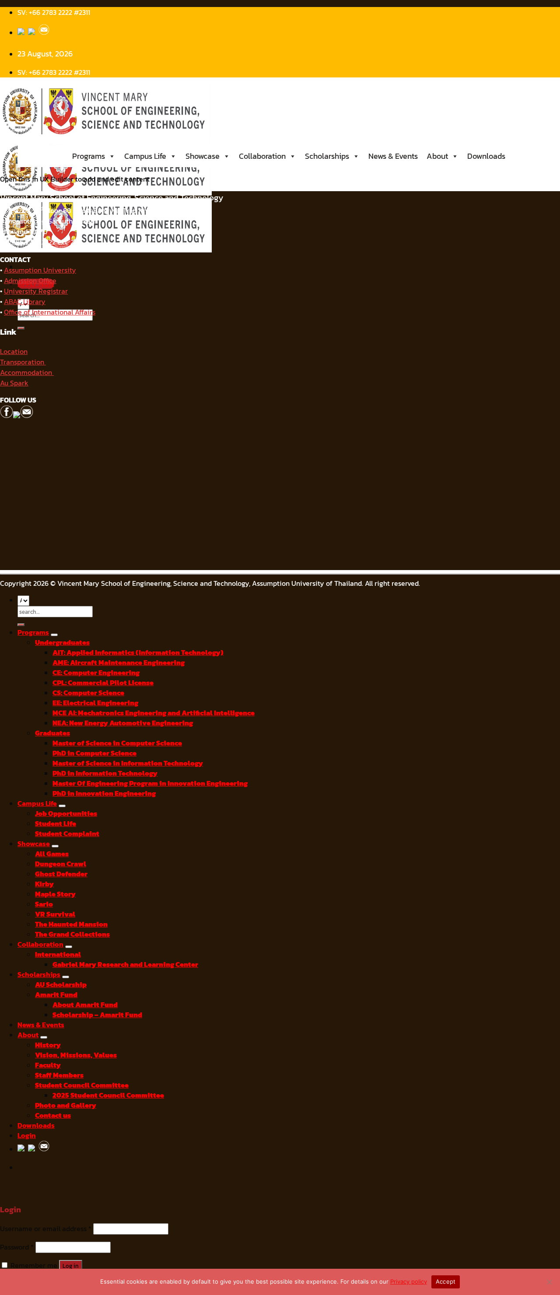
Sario (44, 904)
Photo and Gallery (65, 1105)
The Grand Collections (72, 934)
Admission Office (30, 280)
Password (17, 1247)
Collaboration (262, 156)
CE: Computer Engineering (96, 673)
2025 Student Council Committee (108, 1095)
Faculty (48, 1065)
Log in (71, 1265)
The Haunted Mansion (71, 924)
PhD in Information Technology (105, 773)
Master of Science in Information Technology (127, 763)
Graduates (52, 733)
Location (14, 351)
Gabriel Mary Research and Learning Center (125, 964)
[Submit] (21, 328)
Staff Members (59, 1075)
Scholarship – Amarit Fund (97, 1015)
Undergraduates (62, 642)
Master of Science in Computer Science (117, 743)
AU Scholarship (61, 985)
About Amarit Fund (85, 1005)
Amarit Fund (56, 995)
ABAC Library (25, 301)
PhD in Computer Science (94, 753)
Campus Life (145, 156)
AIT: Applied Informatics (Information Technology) (138, 653)
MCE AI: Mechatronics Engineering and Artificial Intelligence (153, 713)
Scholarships (327, 156)
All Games (52, 854)
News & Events (393, 156)
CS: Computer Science (88, 693)
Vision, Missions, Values (76, 1055)
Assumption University (40, 270)
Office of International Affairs (49, 312)
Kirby (44, 884)
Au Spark (14, 383)
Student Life (55, 824)
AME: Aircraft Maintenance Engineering (118, 663)
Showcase (203, 156)
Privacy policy (408, 1281)
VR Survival (55, 914)
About (437, 156)
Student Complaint (67, 834)
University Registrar (36, 291)
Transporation (23, 362)
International (58, 954)
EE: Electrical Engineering (95, 703)
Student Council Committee (82, 1085)
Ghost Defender (61, 874)
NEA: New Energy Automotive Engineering (122, 723)
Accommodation (27, 372)
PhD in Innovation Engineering (104, 793)
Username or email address (45, 1229)
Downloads (486, 156)
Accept (446, 1281)
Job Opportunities (66, 813)
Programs (88, 156)
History (48, 1045)
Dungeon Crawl (60, 864)
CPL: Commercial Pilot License (103, 683)
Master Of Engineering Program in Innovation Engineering (150, 783)
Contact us (53, 1115)
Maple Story (55, 894)
